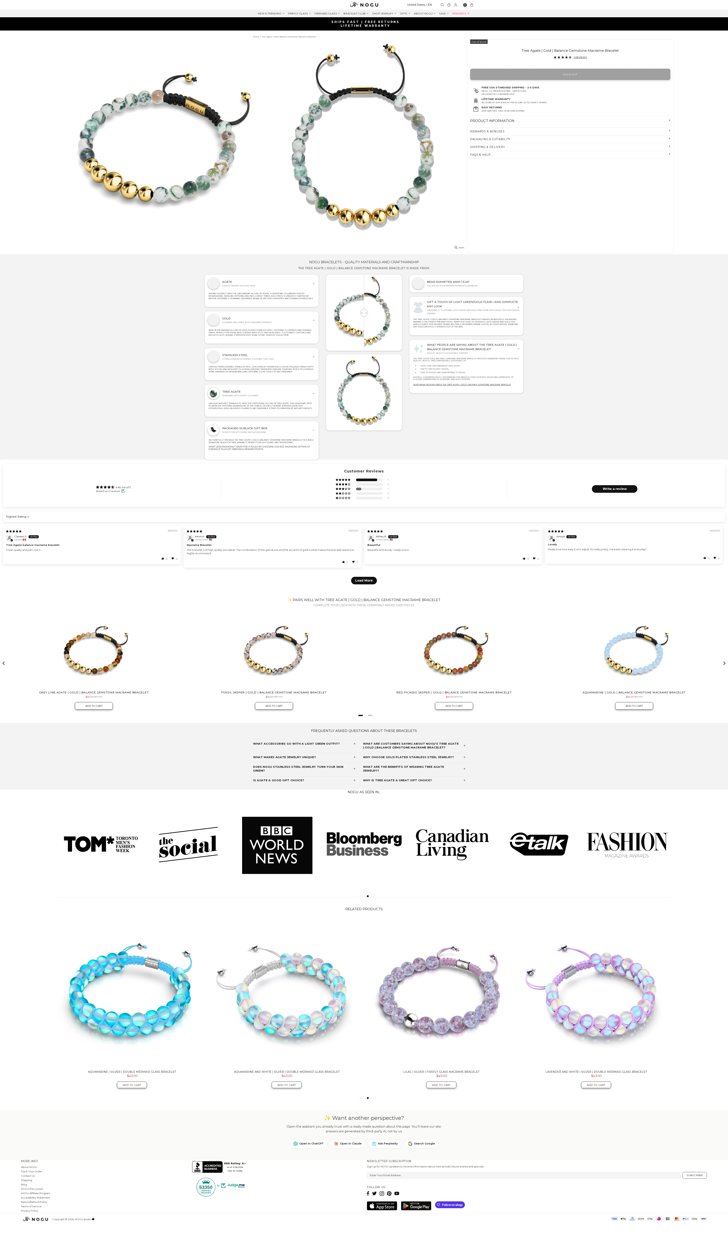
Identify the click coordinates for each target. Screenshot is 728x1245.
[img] (13, 531)
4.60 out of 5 (123, 487)
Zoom (461, 247)
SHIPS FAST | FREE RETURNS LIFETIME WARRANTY (365, 24)
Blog (24, 1184)
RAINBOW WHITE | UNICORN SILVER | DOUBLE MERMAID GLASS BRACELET (441, 1072)
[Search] (442, 5)
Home (256, 36)
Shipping (26, 1180)
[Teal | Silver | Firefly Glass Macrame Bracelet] (131, 992)
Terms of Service (31, 1206)
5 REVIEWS (580, 57)
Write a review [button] (615, 489)
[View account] (455, 5)
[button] (343, 480)
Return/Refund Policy (34, 1201)
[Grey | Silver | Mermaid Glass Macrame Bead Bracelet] (286, 992)
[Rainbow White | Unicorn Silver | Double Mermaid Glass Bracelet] (441, 992)
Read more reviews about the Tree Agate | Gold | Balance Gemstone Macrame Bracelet (462, 384)
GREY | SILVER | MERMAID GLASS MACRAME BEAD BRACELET (286, 1072)
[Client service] (449, 5)
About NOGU (29, 1167)
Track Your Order (31, 1171)
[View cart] (472, 5)
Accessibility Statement (35, 1197)
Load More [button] (364, 580)
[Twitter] (374, 1193)
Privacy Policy (29, 1210)
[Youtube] (396, 1193)
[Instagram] (382, 1193)
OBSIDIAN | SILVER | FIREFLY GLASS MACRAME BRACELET (596, 1072)
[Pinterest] (389, 1193)
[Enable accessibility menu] (465, 5)
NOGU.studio (364, 5)
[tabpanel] (101, 844)
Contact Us (28, 1175)
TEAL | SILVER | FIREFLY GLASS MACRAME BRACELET (132, 1072)
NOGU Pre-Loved (32, 1188)
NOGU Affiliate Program (35, 1193)
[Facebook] (368, 1193)
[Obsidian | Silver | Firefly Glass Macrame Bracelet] (596, 992)
